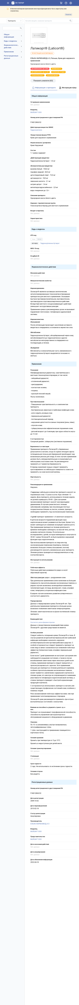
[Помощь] (66, 3)
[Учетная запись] (70, 3)
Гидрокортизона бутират (50, 243)
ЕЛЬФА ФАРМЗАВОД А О (39, 824)
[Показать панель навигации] (8, 3)
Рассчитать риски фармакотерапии (42, 622)
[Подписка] (61, 3)
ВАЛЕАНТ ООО (36, 112)
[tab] (43, 87)
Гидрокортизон (36, 130)
